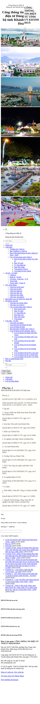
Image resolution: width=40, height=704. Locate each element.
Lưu (3, 373)
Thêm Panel (6, 371)
